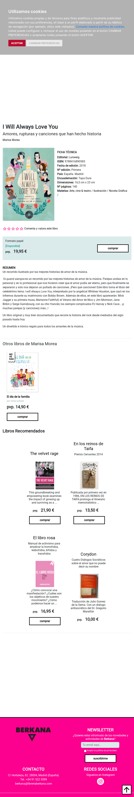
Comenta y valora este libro (41, 228)
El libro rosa (44, 537)
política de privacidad (106, 750)
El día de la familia (18, 396)
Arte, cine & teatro (80, 190)
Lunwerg (74, 157)
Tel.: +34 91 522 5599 (33, 779)
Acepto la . (102, 750)
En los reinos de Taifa (88, 446)
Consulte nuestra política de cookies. (100, 26)
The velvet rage (44, 453)
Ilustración (100, 190)
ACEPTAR (17, 43)
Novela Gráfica (118, 190)
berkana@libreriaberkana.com (33, 783)
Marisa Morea (11, 140)
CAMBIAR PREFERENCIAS (44, 43)
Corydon (88, 554)
